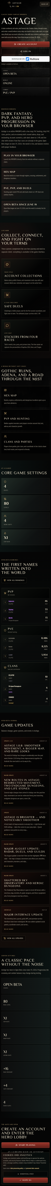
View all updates (15, 938)
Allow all (26, 1180)
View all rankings (15, 580)
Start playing (27, 1145)
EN (18, 6)
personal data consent (32, 1168)
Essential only (27, 1174)
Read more (8, 766)
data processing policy (16, 1168)
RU (13, 6)
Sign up (44, 4)
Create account (27, 44)
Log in (27, 51)
